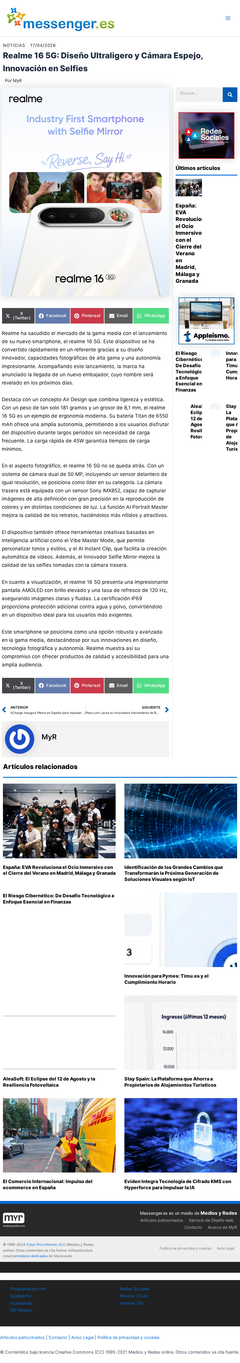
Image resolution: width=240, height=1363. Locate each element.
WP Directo (21, 1310)
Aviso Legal (82, 1337)
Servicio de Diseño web (211, 1220)
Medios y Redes (218, 1213)
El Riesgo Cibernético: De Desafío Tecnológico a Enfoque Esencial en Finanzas (190, 371)
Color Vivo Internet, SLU (46, 1244)
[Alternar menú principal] (228, 18)
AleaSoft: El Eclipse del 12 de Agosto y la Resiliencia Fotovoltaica (49, 1082)
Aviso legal (225, 1248)
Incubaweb (21, 1303)
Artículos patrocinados (161, 1220)
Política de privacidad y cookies (186, 1248)
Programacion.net (28, 1288)
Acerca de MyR (222, 1227)
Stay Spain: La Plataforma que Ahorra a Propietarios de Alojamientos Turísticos (170, 1082)
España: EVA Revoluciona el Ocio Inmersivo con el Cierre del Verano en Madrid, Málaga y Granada (59, 870)
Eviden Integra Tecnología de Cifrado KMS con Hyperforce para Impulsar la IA (177, 1184)
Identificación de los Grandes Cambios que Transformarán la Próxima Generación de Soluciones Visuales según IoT (173, 873)
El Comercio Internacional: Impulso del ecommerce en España (47, 1184)
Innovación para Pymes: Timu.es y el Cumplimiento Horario (166, 979)
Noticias (14, 45)
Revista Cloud (133, 1296)
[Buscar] (230, 94)
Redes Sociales (135, 1288)
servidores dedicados (30, 1256)
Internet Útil (131, 1303)
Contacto (193, 1227)
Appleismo (20, 1296)
